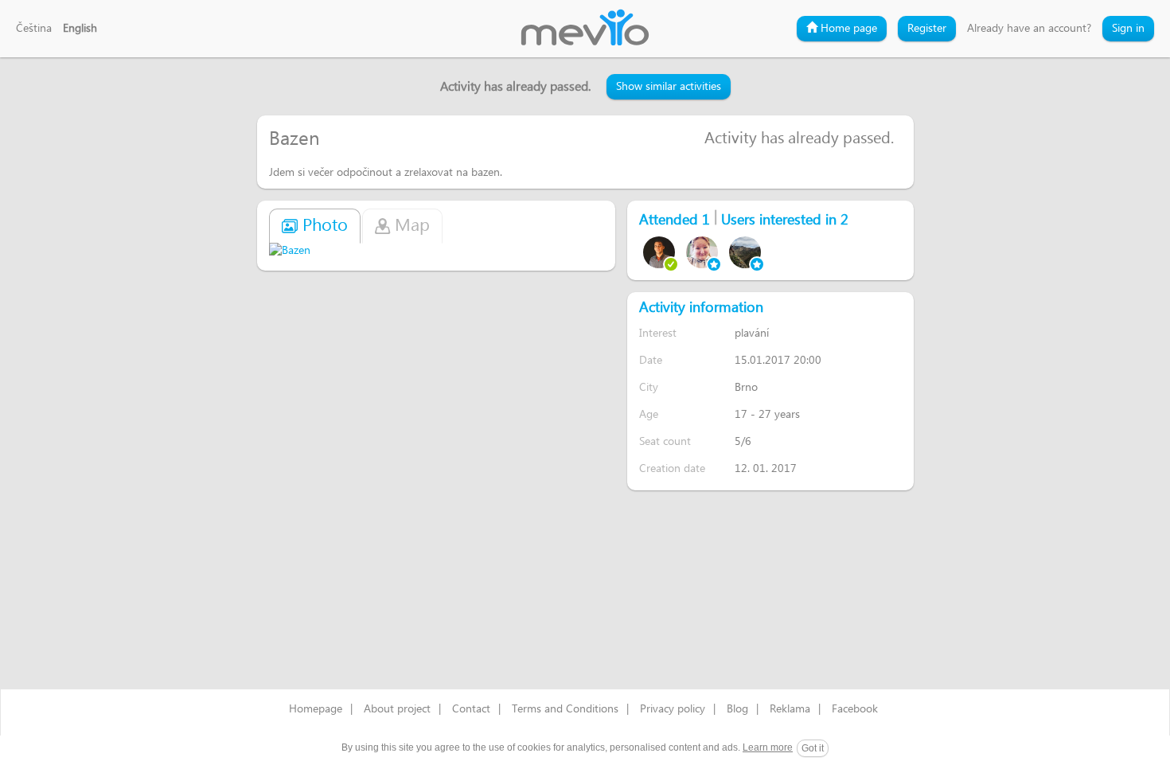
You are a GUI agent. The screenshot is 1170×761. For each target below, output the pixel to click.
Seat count (665, 441)
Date (650, 360)
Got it (812, 748)
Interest (658, 333)
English (80, 28)
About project (397, 709)
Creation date (672, 468)
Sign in (1128, 28)
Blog (737, 709)
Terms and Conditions (565, 709)
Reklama (790, 709)
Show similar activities (668, 87)
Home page (847, 28)
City (648, 387)
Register (926, 28)
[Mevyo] (585, 28)
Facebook (855, 709)
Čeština (34, 28)
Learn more (768, 747)
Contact (471, 709)
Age (648, 414)
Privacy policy (672, 709)
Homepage (315, 709)
